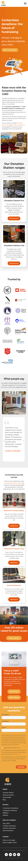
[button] (3, 440)
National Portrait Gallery (14, 510)
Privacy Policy (20, 850)
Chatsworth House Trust (14, 549)
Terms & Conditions (9, 850)
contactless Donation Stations (13, 483)
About (5, 789)
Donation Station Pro (18, 125)
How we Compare (9, 820)
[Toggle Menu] (25, 3)
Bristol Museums (14, 585)
